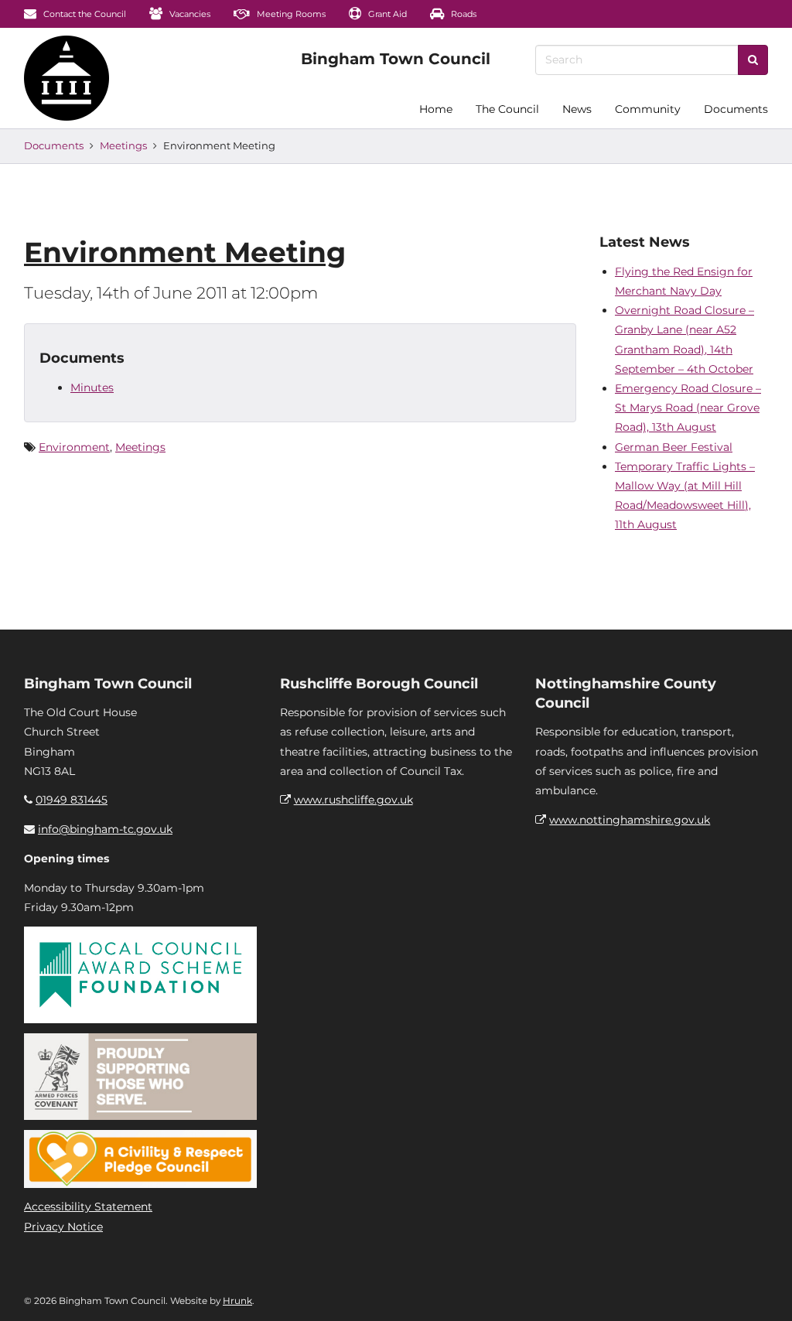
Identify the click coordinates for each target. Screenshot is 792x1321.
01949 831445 (72, 800)
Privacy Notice (63, 1227)
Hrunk (237, 1300)
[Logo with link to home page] (66, 78)
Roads (462, 14)
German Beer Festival (673, 447)
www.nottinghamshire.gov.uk (629, 820)
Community (648, 109)
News (577, 109)
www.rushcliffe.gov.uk (353, 800)
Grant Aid (386, 14)
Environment (74, 447)
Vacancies (188, 14)
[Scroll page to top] (762, 1291)
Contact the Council (83, 14)
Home (435, 109)
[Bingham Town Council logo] (395, 58)
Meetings (123, 145)
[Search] (753, 60)
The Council (507, 109)
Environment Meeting (185, 252)
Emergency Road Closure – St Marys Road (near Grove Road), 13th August (688, 407)
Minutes (92, 387)
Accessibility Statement (88, 1206)
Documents (736, 109)
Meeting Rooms (290, 14)
